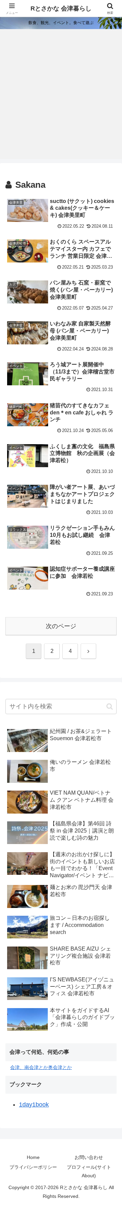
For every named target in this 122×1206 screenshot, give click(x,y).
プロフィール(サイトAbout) (89, 1171)
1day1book (34, 1104)
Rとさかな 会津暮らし (61, 8)
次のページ (61, 626)
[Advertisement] (61, 98)
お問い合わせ (89, 1157)
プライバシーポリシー (33, 1167)
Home (33, 1157)
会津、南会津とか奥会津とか (41, 1067)
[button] (110, 706)
